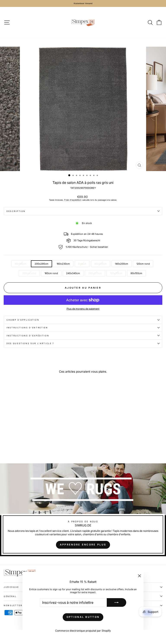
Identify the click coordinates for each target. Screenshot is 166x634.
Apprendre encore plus (83, 544)
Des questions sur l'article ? (30, 343)
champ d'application (22, 320)
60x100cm (20, 263)
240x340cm (73, 273)
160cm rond (51, 273)
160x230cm (63, 263)
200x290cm (41, 263)
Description (16, 211)
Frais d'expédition (72, 200)
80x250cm (100, 263)
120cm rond (143, 263)
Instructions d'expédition (27, 335)
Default (82, 263)
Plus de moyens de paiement (83, 308)
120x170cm (116, 273)
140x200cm (121, 263)
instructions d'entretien (27, 327)
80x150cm (136, 273)
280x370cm (95, 273)
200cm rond (29, 273)
